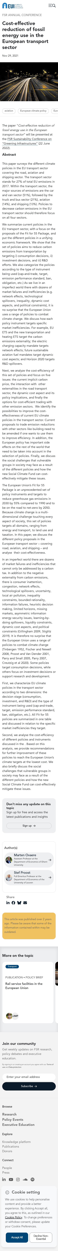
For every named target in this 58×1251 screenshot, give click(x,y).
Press (6, 1172)
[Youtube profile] (11, 1179)
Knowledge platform (16, 1142)
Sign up (27, 825)
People (7, 1168)
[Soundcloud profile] (25, 1179)
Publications (10, 1146)
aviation (9, 111)
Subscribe (27, 1086)
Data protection (15, 1067)
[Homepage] (12, 5)
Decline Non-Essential (41, 1238)
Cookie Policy (13, 1217)
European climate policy (33, 111)
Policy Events (12, 1120)
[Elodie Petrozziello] (9, 1017)
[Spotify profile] (32, 1179)
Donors (7, 1151)
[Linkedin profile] (4, 1179)
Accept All (17, 1237)
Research (9, 1114)
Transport (12, 966)
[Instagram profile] (18, 1179)
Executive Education (18, 1125)
